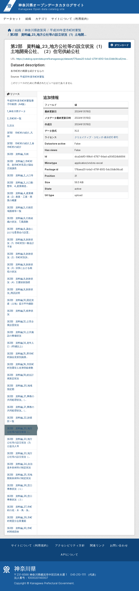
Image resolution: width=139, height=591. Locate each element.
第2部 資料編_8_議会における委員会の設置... (20, 230)
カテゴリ (41, 18)
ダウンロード (121, 45)
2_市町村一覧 (14, 118)
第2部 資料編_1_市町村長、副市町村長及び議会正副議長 (20, 165)
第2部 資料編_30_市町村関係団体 (19, 530)
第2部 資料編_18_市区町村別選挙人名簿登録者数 (20, 366)
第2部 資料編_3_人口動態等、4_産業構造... (20, 184)
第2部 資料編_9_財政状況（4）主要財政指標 (20, 280)
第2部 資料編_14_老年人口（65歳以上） (20, 344)
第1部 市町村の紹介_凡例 (20, 134)
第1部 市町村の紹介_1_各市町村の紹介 (20, 145)
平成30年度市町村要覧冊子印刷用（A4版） (20, 102)
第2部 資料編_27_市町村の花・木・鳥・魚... (19, 508)
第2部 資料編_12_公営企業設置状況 (20, 323)
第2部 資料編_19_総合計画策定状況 (20, 376)
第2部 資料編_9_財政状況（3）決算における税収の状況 (20, 268)
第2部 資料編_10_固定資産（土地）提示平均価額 (20, 302)
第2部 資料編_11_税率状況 (20, 312)
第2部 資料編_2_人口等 (20, 175)
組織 (28, 18)
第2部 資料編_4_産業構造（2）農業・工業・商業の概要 (20, 197)
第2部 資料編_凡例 (17, 153)
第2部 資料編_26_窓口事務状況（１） (19, 487)
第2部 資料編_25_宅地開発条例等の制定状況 (19, 476)
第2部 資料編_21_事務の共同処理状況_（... (20, 398)
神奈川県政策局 (35, 30)
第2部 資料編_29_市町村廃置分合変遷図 (19, 519)
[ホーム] (9, 30)
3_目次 (10, 125)
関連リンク (97, 545)
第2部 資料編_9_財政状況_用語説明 (20, 291)
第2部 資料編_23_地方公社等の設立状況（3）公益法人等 (19, 442)
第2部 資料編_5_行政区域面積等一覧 (20, 209)
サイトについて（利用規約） (70, 18)
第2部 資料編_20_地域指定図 (19, 387)
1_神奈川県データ (16, 111)
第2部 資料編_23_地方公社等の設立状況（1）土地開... (48, 34)
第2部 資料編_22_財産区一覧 (19, 419)
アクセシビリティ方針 (70, 545)
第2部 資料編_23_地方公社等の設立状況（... (19, 430)
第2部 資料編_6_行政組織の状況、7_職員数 (20, 220)
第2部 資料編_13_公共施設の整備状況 (20, 334)
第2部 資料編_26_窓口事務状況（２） (19, 497)
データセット (12, 18)
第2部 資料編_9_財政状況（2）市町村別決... (20, 255)
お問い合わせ (119, 545)
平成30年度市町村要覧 (65, 30)
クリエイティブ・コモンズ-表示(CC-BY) (96, 137)
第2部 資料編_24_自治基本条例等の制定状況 (19, 465)
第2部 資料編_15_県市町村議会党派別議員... (20, 355)
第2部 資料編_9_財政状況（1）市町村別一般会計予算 (20, 243)
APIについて (69, 554)
